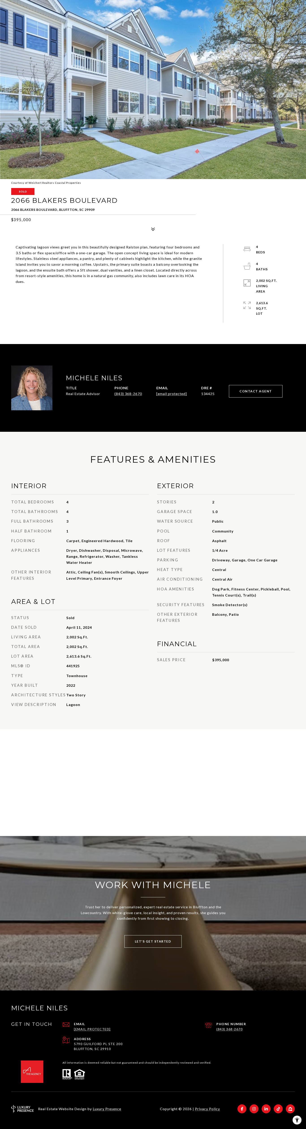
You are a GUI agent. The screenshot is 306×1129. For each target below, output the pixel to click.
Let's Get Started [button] (153, 941)
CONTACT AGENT (255, 391)
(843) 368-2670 (128, 393)
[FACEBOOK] (241, 1108)
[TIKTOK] (278, 1108)
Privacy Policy (207, 1109)
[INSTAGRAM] (254, 1108)
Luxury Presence (107, 1109)
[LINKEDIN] (266, 1108)
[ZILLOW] (290, 1108)
